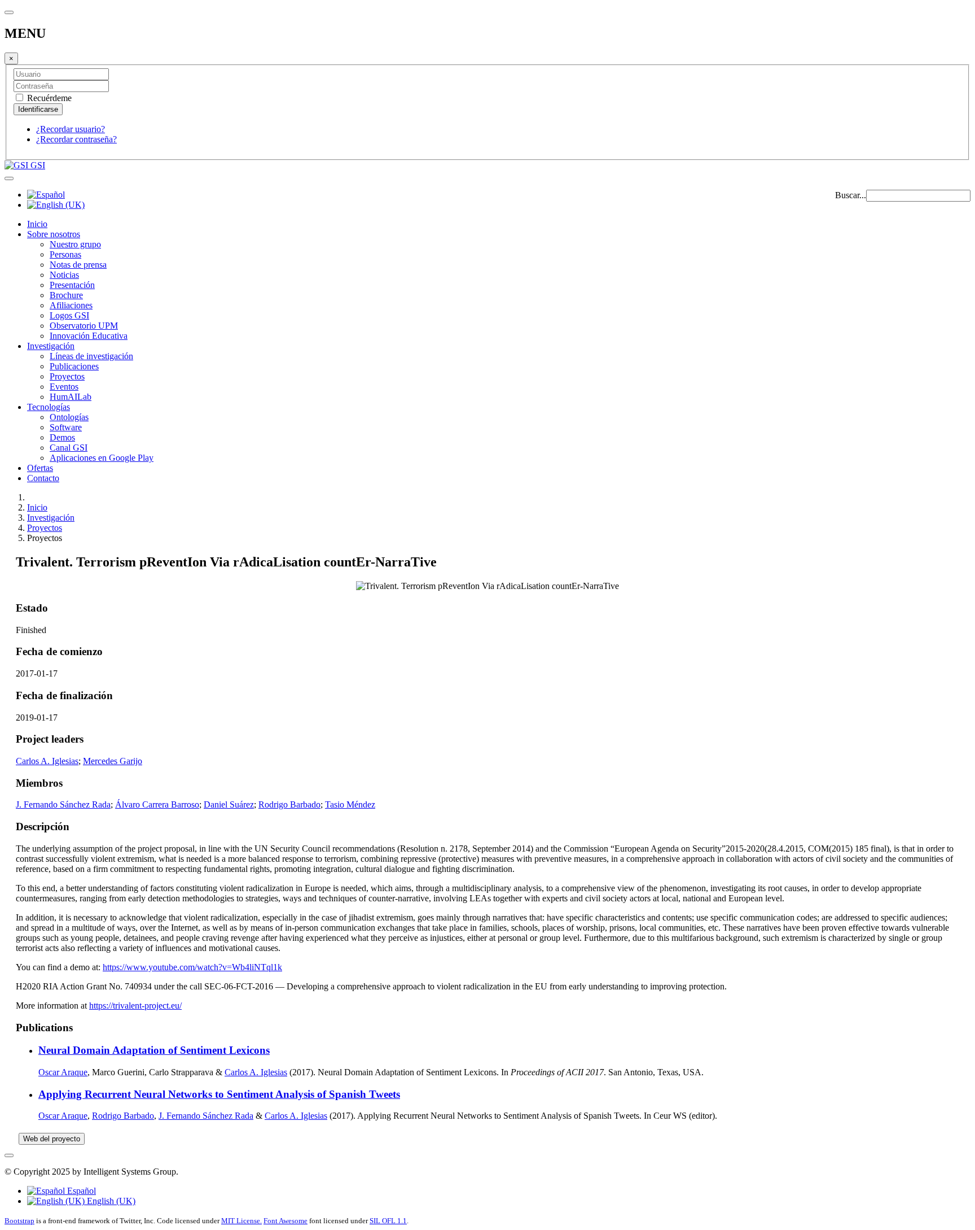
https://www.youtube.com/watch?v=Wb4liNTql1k (192, 967)
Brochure (66, 295)
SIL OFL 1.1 (388, 1220)
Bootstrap (19, 1220)
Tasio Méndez (350, 804)
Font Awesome (285, 1220)
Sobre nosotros (53, 234)
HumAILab (70, 397)
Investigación (50, 346)
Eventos (64, 386)
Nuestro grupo (75, 244)
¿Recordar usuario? (70, 129)
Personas (65, 254)
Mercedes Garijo (112, 761)
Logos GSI (69, 315)
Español (80, 1191)
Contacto (43, 478)
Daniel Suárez (229, 804)
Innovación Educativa (89, 336)
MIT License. (241, 1220)
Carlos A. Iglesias (47, 761)
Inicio (37, 224)
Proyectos (67, 376)
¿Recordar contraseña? (76, 139)
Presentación (72, 285)
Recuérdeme (48, 98)
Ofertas (40, 468)
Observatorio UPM (84, 325)
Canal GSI (68, 447)
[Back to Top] (9, 1155)
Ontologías (69, 417)
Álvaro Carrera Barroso (157, 804)
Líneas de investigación (91, 356)
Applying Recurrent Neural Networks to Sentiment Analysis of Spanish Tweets (219, 1094)
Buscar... (850, 195)
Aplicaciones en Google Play (101, 458)
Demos (62, 437)
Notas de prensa (78, 264)
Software (66, 427)
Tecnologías (48, 407)
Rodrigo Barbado (289, 804)
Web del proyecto (51, 1139)
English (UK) (110, 1201)
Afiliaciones (71, 305)
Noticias (64, 275)
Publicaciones (74, 366)
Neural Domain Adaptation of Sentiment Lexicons (154, 1050)
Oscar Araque (62, 1072)
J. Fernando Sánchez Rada (63, 804)
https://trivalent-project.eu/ (135, 1005)
